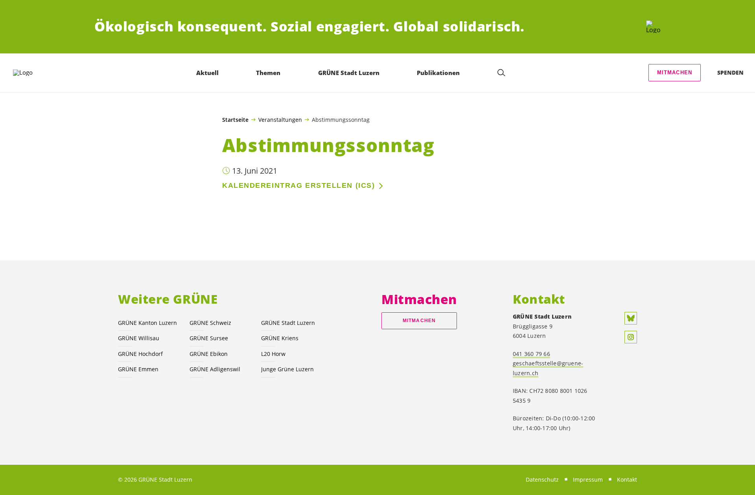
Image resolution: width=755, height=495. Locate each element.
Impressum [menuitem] (588, 479)
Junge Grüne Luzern (287, 369)
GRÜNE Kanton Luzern (147, 322)
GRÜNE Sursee (209, 338)
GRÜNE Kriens (279, 338)
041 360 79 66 (531, 354)
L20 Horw (273, 354)
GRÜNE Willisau (138, 338)
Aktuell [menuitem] (207, 73)
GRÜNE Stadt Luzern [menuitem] (348, 73)
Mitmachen (674, 72)
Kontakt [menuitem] (627, 479)
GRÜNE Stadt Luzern (288, 322)
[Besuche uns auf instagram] (630, 337)
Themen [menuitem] (268, 73)
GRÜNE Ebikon (209, 354)
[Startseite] (653, 26)
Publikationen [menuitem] (438, 73)
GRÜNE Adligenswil (215, 369)
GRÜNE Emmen (138, 369)
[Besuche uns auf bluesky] (630, 318)
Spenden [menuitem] (730, 72)
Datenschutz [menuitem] (542, 479)
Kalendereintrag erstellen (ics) (298, 185)
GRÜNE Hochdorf (140, 354)
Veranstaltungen (280, 119)
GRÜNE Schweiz (210, 322)
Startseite (235, 120)
